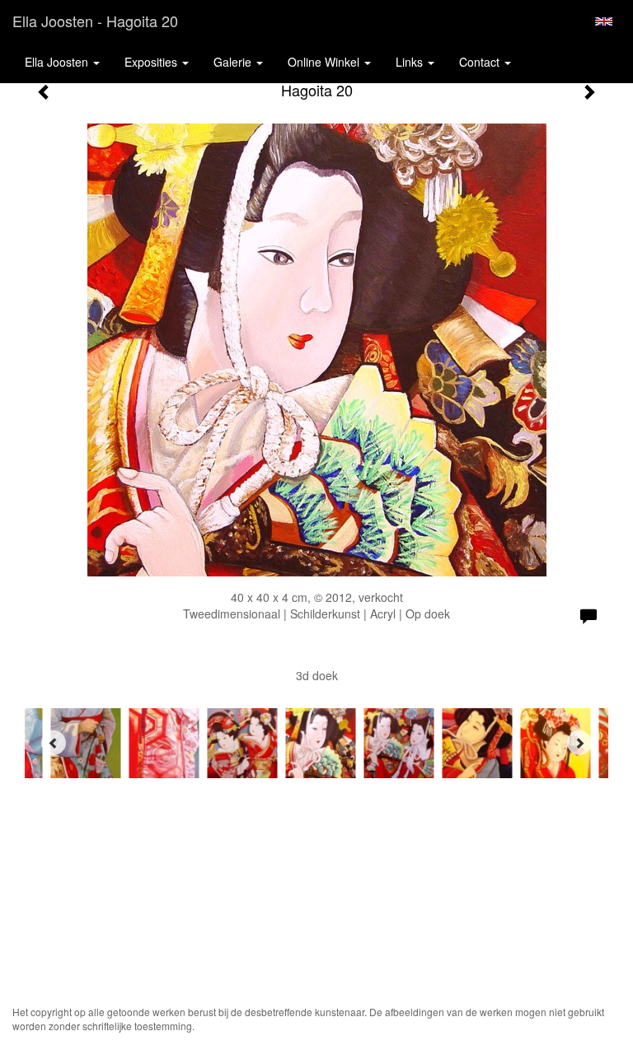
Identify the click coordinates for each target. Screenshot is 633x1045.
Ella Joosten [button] (58, 62)
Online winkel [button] (325, 62)
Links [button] (411, 62)
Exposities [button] (152, 62)
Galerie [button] (234, 62)
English (603, 21)
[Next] (579, 742)
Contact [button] (481, 62)
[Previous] (53, 742)
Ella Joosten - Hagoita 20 (95, 20)
